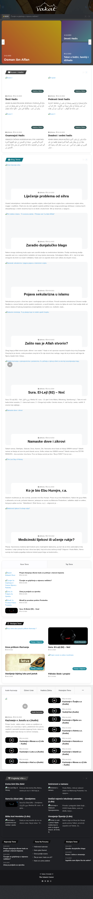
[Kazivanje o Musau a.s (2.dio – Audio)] (54, 761)
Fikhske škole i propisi (59, 674)
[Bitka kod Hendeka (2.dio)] (11, 822)
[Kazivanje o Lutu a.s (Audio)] (11, 750)
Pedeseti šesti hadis (59, 99)
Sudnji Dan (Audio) (70, 712)
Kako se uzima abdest (42, 861)
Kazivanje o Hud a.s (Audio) (31, 762)
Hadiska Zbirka (46, 690)
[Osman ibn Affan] (31, 42)
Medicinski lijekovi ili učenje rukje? (46, 539)
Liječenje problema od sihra (46, 196)
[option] (46, 42)
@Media (9, 96)
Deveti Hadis (71, 38)
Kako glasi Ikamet (40, 850)
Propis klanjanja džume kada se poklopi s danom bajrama (41, 573)
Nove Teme (24, 564)
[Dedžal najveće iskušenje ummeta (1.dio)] (54, 807)
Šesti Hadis (11, 99)
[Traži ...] (90, 7)
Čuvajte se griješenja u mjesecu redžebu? (35, 580)
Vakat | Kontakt (47, 874)
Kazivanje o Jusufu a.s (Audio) (21, 720)
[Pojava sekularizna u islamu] (46, 280)
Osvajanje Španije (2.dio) (60, 816)
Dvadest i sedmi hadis (60, 135)
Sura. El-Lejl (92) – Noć (46, 392)
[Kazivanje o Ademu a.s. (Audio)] (54, 729)
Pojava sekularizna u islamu (46, 294)
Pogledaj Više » (18, 778)
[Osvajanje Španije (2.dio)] (54, 826)
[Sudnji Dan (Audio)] (54, 711)
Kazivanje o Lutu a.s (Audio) (32, 752)
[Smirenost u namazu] (54, 789)
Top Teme (69, 564)
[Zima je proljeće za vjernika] (11, 594)
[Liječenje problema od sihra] (46, 182)
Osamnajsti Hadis (14, 135)
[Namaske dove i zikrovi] (46, 427)
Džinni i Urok (29, 690)
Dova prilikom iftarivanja (17, 647)
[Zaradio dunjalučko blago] (46, 231)
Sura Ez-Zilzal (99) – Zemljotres (20, 799)
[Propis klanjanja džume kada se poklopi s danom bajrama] (11, 575)
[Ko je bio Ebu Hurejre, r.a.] (46, 476)
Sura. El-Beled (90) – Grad (29, 609)
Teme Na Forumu (41, 842)
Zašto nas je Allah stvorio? (46, 343)
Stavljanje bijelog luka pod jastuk (21, 674)
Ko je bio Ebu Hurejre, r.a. (46, 490)
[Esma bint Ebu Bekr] (11, 789)
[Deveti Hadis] (76, 31)
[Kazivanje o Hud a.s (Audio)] (11, 761)
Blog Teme (15, 159)
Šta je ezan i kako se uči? (43, 857)
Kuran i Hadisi (17, 72)
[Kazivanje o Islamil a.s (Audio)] (54, 750)
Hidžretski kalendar (41, 847)
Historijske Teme (65, 690)
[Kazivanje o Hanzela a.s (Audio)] (54, 740)
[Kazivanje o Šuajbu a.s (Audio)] (54, 700)
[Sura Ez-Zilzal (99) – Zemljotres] (11, 804)
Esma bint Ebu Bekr (15, 784)
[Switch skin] (86, 7)
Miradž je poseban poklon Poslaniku (33, 600)
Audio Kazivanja (11, 690)
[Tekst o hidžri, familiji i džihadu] (76, 53)
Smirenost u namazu (58, 784)
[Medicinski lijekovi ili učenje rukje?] (46, 525)
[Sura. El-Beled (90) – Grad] (11, 610)
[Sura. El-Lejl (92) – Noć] (46, 378)
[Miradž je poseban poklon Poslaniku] (11, 602)
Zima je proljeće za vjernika (20, 16)
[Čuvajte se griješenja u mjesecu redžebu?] (11, 584)
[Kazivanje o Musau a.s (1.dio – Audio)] (11, 740)
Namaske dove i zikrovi (46, 441)
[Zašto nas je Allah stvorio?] (46, 329)
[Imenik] (3, 7)
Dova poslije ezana (41, 854)
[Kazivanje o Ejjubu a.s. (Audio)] (54, 719)
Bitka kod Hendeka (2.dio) (17, 816)
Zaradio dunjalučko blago (46, 245)
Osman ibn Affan (16, 59)
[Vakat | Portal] (46, 7)
